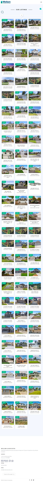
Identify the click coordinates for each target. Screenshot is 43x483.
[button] (40, 2)
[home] (5, 2)
